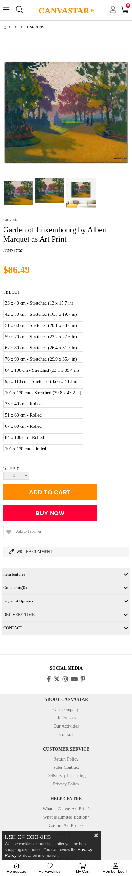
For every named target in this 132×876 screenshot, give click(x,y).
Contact (66, 734)
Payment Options (18, 601)
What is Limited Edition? (66, 817)
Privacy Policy (66, 784)
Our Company (66, 709)
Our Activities (66, 726)
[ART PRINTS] (15, 27)
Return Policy (66, 759)
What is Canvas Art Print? (66, 809)
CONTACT (12, 627)
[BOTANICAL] (21, 27)
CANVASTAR (66, 10)
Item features (14, 574)
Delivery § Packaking (66, 775)
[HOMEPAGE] (9, 27)
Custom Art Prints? (66, 825)
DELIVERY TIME (19, 614)
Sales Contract (66, 767)
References (66, 717)
